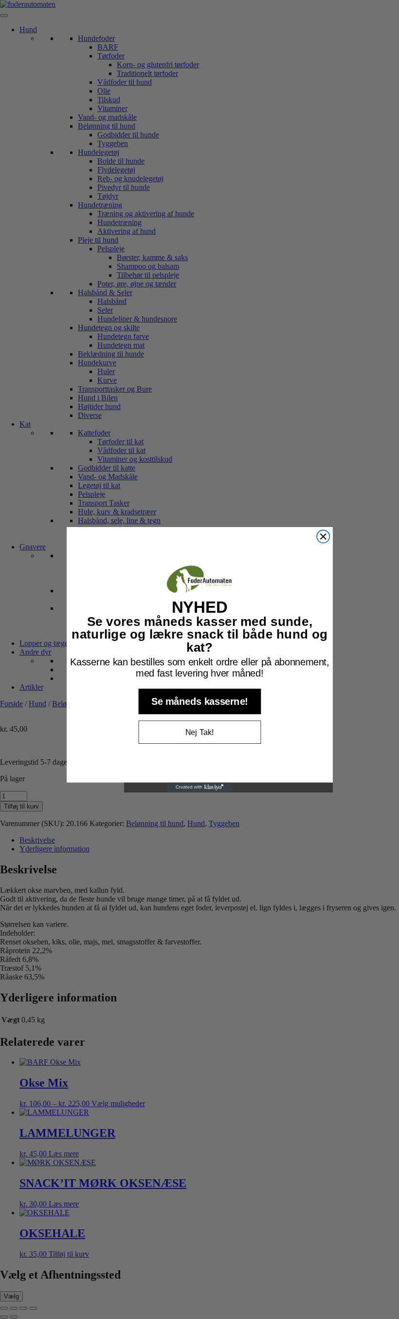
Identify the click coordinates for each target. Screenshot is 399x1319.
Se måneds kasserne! (199, 701)
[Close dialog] (323, 536)
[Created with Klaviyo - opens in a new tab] (199, 787)
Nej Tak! (199, 732)
